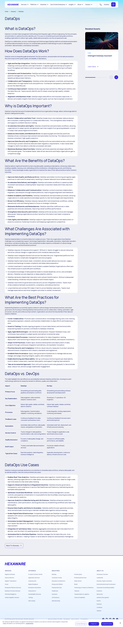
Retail (75, 584)
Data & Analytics (9, 577)
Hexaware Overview (102, 574)
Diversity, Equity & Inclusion (104, 581)
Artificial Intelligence (10, 594)
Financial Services (57, 587)
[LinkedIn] (114, 619)
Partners (99, 604)
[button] (116, 77)
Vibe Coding (31, 601)
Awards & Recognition (103, 597)
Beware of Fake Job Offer (55, 619)
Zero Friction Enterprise (57, 4)
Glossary (13, 11)
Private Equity (78, 574)
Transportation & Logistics (81, 594)
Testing (30, 597)
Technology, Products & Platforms (83, 587)
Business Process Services (12, 591)
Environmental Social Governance (106, 584)
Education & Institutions (58, 581)
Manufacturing (56, 601)
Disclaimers (67, 619)
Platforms (33, 4)
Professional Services (80, 577)
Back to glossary (12, 546)
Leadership (100, 577)
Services (24, 4)
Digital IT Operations (10, 581)
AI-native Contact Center (35, 574)
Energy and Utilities (57, 584)
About (79, 4)
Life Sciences (55, 597)
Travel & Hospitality (79, 597)
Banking (54, 574)
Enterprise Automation (34, 587)
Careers (87, 4)
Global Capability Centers (12, 597)
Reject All (93, 624)
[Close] (120, 623)
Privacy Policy (75, 619)
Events (99, 601)
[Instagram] (110, 619)
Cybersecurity (32, 581)
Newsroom (100, 594)
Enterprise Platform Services (13, 587)
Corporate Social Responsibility (105, 587)
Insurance (54, 594)
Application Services (34, 577)
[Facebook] (103, 619)
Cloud (6, 584)
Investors (99, 591)
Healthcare (55, 591)
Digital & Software (10, 574)
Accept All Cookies (107, 624)
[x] (117, 619)
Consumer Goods (57, 577)
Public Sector (78, 581)
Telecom (76, 591)
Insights (71, 4)
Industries (43, 4)
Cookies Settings (80, 624)
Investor (106, 4)
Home (6, 11)
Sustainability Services (34, 594)
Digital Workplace (33, 584)
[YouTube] (107, 619)
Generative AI (32, 591)
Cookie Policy (84, 619)
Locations (99, 607)
